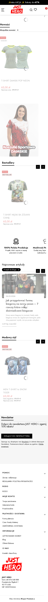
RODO (5, 491)
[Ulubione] (35, 9)
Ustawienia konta (8, 505)
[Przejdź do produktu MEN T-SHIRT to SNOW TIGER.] (17, 365)
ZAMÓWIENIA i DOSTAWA (12, 526)
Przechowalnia (7, 508)
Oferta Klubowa (8, 543)
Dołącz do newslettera (17, 436)
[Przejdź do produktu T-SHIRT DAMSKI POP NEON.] (17, 57)
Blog (4, 539)
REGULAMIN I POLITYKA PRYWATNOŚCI (17, 481)
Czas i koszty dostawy (10, 522)
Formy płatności (8, 518)
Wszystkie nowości (7, 30)
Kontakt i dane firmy (9, 553)
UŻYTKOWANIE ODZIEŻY (11, 536)
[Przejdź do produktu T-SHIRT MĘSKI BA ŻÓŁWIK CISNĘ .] (17, 191)
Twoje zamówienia (9, 501)
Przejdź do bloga (10, 269)
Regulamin (25, 442)
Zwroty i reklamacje (9, 477)
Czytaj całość (9, 324)
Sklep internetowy (21, 599)
